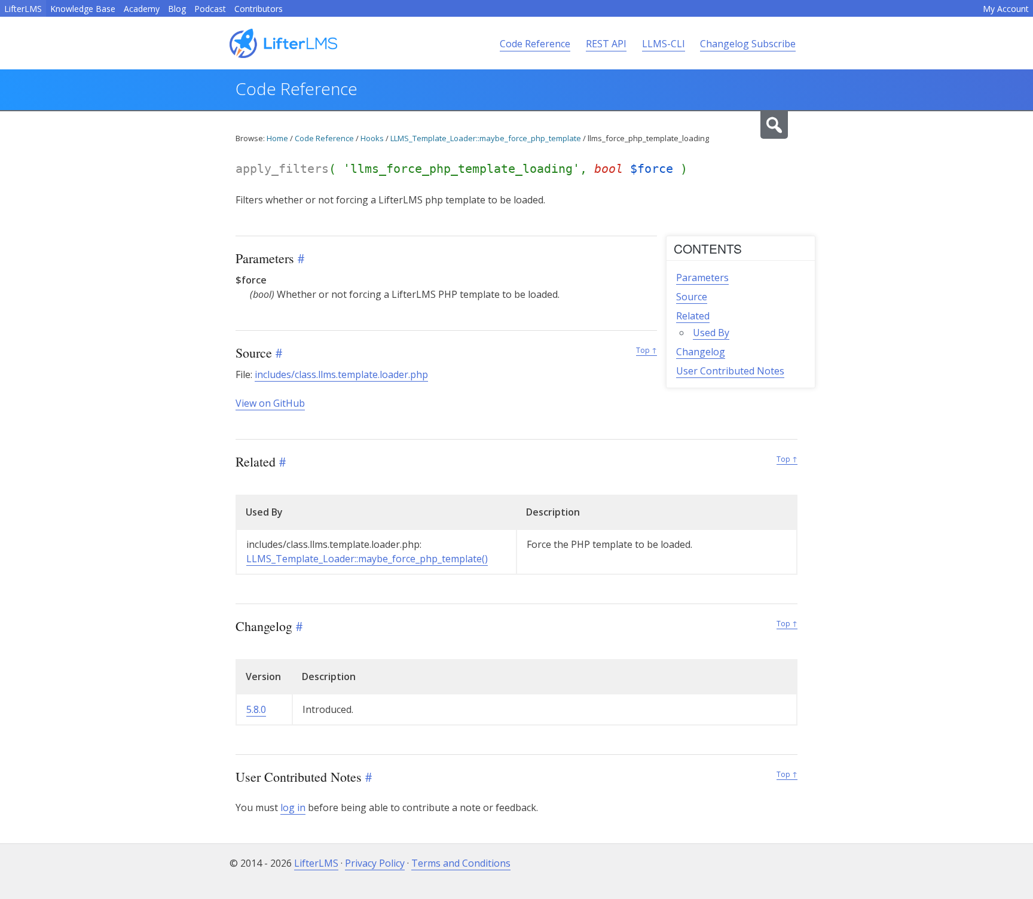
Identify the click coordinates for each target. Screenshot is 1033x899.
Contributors (258, 8)
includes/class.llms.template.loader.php (341, 374)
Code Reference (535, 43)
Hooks (372, 138)
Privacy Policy (375, 863)
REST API (606, 43)
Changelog (700, 351)
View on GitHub (270, 403)
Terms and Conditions (461, 863)
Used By (711, 332)
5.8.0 (256, 709)
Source (691, 296)
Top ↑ (646, 350)
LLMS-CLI (663, 43)
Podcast (210, 8)
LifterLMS (23, 8)
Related (693, 315)
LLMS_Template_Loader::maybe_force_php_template (485, 138)
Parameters (702, 277)
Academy (142, 8)
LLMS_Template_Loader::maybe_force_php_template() (367, 558)
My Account (1006, 8)
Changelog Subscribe (748, 43)
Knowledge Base (82, 8)
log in (292, 807)
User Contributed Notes (730, 370)
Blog (177, 8)
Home (277, 138)
